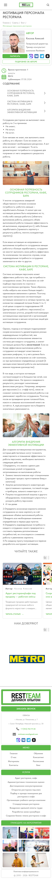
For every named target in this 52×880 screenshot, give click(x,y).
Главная (6, 23)
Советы (15, 23)
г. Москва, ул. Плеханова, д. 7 (26, 723)
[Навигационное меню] (5, 5)
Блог (23, 23)
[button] (48, 4)
